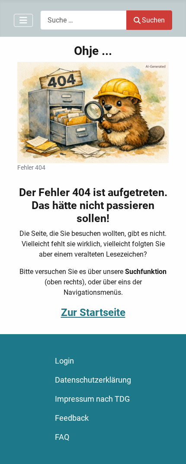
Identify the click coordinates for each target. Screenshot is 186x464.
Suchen (153, 20)
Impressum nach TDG (92, 399)
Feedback (72, 418)
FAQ (62, 437)
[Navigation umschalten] (23, 20)
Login (64, 361)
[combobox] (83, 20)
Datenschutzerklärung (93, 380)
